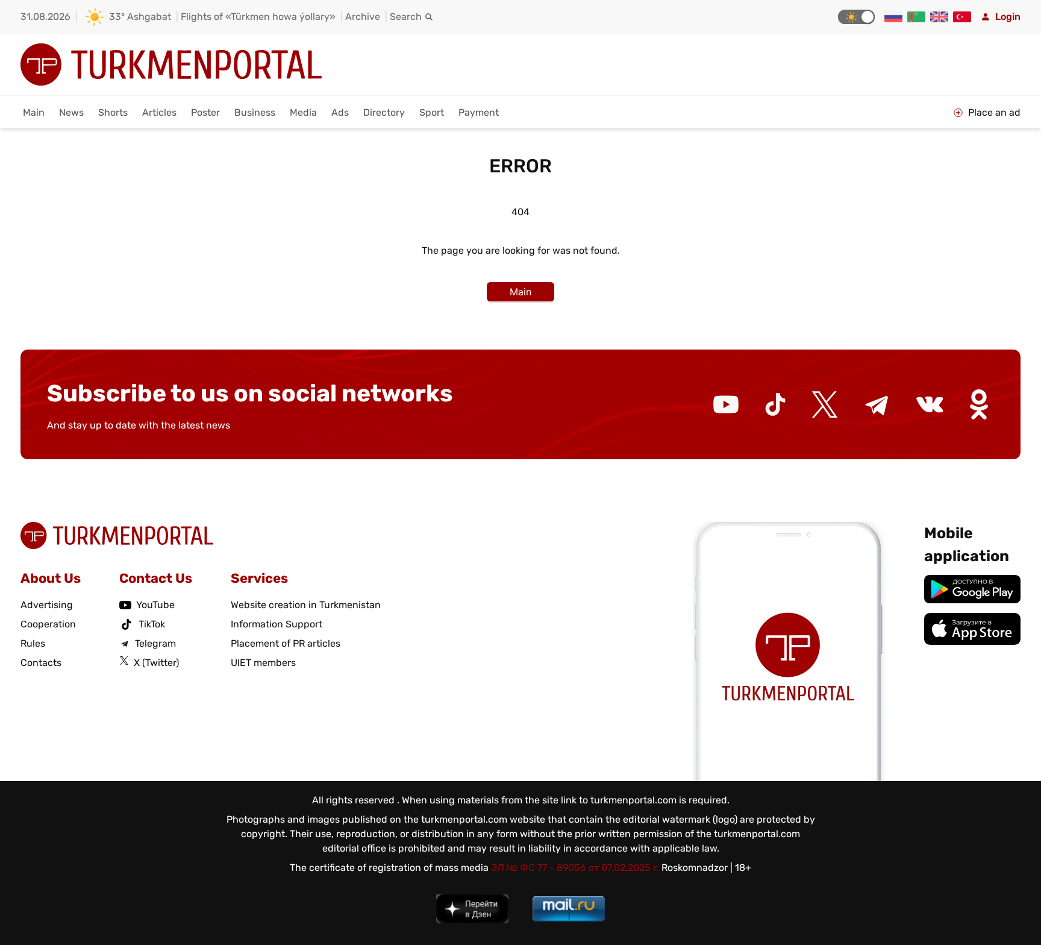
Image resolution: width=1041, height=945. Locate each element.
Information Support (276, 624)
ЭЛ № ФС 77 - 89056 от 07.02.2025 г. (575, 867)
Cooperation (48, 624)
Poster (205, 112)
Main (34, 112)
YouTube (155, 605)
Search (406, 16)
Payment (478, 112)
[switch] (856, 17)
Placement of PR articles (285, 643)
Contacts (40, 662)
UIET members (263, 662)
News (71, 112)
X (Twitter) (156, 662)
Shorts (113, 112)
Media (303, 112)
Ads (340, 112)
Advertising (46, 605)
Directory (384, 112)
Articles (159, 112)
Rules (32, 643)
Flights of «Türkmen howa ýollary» (258, 16)
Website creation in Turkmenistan (306, 605)
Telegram (155, 643)
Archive (362, 16)
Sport (431, 112)
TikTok (152, 624)
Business (254, 112)
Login (1008, 16)
